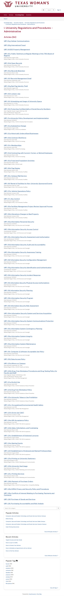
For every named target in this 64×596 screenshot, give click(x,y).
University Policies (18, 22)
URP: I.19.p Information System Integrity (18, 336)
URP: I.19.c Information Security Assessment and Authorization (26, 237)
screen (7, 579)
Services (11, 15)
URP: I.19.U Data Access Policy (14, 359)
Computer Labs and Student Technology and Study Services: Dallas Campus (25, 521)
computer (8, 570)
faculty (7, 564)
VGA (7, 581)
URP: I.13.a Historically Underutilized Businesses (21, 133)
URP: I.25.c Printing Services (14, 474)
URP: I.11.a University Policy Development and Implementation (26, 118)
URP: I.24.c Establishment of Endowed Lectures (21, 436)
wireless (8, 577)
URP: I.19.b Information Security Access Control (21, 229)
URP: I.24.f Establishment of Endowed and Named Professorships (27, 451)
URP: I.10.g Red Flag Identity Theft (16, 86)
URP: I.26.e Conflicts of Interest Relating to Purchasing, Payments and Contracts (29, 494)
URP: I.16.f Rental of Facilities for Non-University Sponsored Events (28, 184)
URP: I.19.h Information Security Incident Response (22, 275)
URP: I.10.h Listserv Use (12, 94)
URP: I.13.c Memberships (12, 145)
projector (8, 574)
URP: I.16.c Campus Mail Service (15, 176)
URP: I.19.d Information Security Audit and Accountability (24, 245)
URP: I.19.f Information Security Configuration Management (25, 260)
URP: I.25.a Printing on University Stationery (20, 459)
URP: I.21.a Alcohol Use (12, 382)
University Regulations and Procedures (34, 22)
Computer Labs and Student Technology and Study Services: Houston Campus (26, 524)
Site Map (39, 594)
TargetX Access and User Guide (14, 540)
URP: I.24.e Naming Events (13, 443)
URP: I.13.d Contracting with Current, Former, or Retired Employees (28, 153)
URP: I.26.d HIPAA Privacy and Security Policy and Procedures (26, 489)
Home (5, 15)
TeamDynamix (32, 594)
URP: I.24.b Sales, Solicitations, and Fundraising (21, 428)
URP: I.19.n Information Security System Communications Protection (29, 321)
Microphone (9, 583)
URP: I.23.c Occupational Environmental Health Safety (23, 405)
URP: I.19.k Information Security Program (18, 298)
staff (7, 566)
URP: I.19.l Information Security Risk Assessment (21, 306)
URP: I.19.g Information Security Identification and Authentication (27, 268)
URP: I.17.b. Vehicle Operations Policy (17, 191)
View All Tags (53, 588)
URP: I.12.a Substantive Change (15, 126)
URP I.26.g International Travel (15, 45)
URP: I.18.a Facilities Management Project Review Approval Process (28, 206)
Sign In (59, 10)
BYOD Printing (9, 518)
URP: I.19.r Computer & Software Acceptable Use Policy (24, 352)
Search (6, 18)
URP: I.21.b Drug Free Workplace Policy (18, 390)
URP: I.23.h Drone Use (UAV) (14, 413)
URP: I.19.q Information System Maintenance (20, 344)
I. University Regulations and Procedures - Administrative (20, 24)
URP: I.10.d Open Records (13, 63)
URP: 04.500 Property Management (17, 49)
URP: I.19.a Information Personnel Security (19, 222)
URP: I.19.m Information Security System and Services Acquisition (28, 313)
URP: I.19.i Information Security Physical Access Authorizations (26, 283)
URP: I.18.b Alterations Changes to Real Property (21, 214)
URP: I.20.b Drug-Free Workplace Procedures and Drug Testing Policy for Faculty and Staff (30, 372)
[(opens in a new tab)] (26, 4)
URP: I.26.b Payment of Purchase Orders (18, 481)
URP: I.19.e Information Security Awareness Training (22, 252)
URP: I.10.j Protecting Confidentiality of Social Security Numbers (27, 109)
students (8, 568)
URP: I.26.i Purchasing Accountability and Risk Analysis (24, 504)
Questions (28, 15)
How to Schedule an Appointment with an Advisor (19, 548)
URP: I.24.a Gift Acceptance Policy (16, 420)
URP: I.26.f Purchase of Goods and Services (19, 499)
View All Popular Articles (50, 531)
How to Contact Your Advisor (13, 545)
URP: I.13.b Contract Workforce (15, 138)
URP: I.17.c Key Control (12, 199)
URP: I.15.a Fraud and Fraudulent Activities (19, 161)
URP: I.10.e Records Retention (14, 71)
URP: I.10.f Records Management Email (17, 78)
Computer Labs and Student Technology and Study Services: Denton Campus (26, 516)
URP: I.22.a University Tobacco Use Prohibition (20, 397)
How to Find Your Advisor (12, 550)
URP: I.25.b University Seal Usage (16, 466)
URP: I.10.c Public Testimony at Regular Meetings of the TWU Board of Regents (29, 55)
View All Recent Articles (51, 555)
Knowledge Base (19, 15)
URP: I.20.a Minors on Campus (14, 363)
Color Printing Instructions (12, 527)
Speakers (8, 572)
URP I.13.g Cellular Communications (16, 41)
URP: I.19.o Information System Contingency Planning (23, 329)
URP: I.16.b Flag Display (12, 168)
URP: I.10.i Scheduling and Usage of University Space (23, 101)
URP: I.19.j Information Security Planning (18, 290)
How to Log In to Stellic (12, 542)
